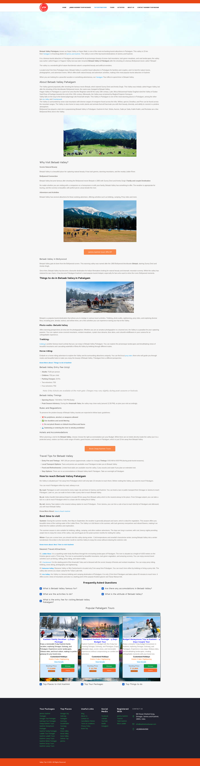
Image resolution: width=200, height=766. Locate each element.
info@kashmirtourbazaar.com (146, 724)
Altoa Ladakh (121, 723)
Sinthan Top (64, 738)
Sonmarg (63, 721)
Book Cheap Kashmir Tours (100, 449)
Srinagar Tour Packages (48, 718)
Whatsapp (68, 666)
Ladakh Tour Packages (47, 733)
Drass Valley (64, 731)
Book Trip (84, 728)
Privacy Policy (85, 726)
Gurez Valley (64, 736)
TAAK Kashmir (122, 721)
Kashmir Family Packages (48, 731)
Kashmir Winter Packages (48, 741)
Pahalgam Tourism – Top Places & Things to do (68, 30)
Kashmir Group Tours (47, 743)
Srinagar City (64, 713)
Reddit (103, 723)
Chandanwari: (46, 562)
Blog (82, 713)
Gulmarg (63, 716)
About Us (84, 716)
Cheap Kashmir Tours (47, 723)
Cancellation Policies (88, 721)
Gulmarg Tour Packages (48, 721)
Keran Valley (64, 733)
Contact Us (85, 718)
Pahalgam (63, 718)
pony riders (128, 356)
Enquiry (68, 670)
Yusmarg (63, 726)
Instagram (104, 726)
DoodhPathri (64, 723)
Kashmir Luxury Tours (47, 738)
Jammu (62, 741)
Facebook (104, 716)
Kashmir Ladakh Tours (47, 736)
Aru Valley (46, 99)
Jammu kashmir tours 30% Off (100, 252)
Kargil (62, 728)
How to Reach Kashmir (62, 511)
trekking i (43, 344)
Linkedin (104, 718)
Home (41, 30)
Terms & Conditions (88, 723)
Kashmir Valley (48, 30)
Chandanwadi (57, 99)
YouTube (104, 721)
